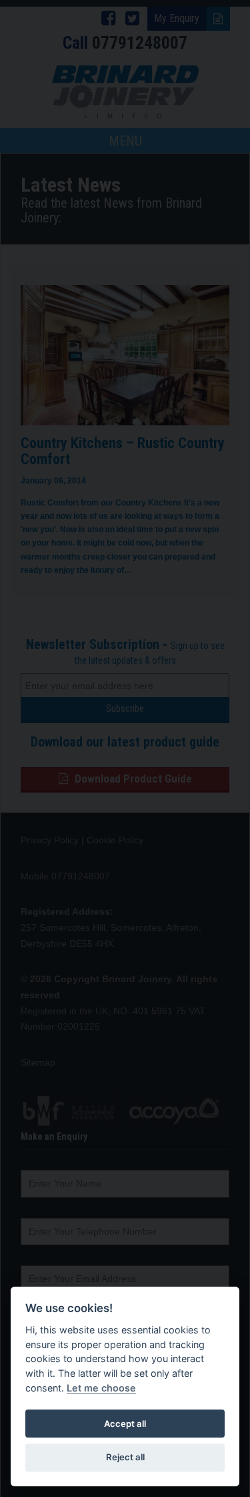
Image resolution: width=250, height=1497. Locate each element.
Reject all (125, 1457)
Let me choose (101, 1388)
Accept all (125, 1423)
